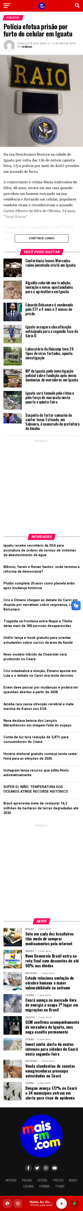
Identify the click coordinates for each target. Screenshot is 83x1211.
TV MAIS (60, 1186)
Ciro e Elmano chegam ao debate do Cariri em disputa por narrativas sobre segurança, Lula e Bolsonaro (41, 604)
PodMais (44, 1186)
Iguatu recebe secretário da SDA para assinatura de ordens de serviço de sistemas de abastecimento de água (39, 550)
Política (58, 1180)
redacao (26, 46)
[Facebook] (7, 1203)
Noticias (11, 1180)
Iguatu (73, 1180)
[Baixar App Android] (74, 1203)
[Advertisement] (41, 485)
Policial (27, 1180)
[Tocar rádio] (61, 1203)
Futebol (42, 1180)
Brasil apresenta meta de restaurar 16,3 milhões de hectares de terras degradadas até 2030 (40, 808)
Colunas (28, 1186)
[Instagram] (18, 1203)
